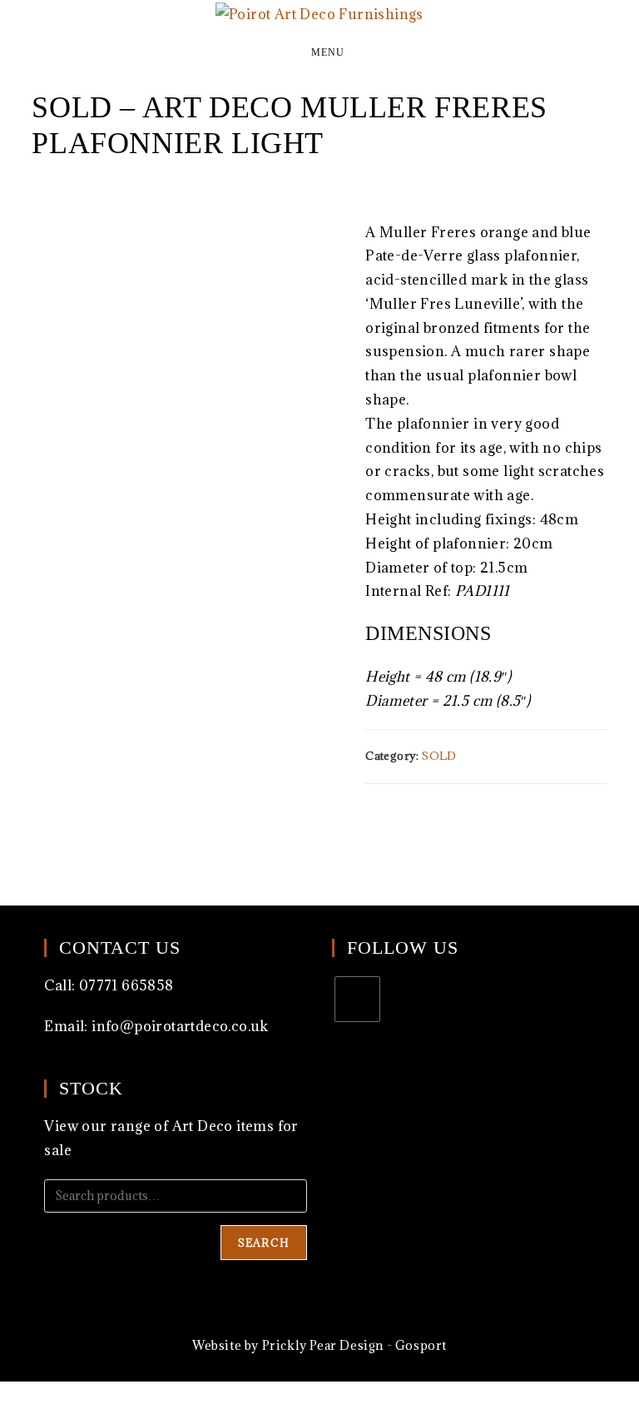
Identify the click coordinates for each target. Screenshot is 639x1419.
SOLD (439, 755)
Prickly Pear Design (323, 1345)
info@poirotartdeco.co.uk (180, 1026)
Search (264, 1242)
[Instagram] (357, 999)
